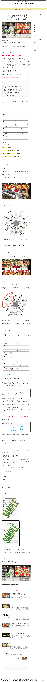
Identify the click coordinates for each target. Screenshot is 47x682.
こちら (3, 493)
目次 (6, 83)
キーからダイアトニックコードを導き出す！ (12, 89)
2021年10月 (35, 33)
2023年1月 (35, 21)
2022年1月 (35, 27)
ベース (13, 584)
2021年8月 (35, 35)
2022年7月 (35, 23)
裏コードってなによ (8, 93)
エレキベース (9, 584)
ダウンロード (44, 679)
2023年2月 (35, 19)
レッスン (16, 584)
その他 (34, 46)
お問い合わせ (39, 679)
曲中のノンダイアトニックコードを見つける (12, 90)
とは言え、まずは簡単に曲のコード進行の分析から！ (13, 86)
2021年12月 (35, 29)
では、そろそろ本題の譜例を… (9, 95)
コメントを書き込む (16, 668)
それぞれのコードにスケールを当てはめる (12, 92)
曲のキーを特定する (8, 87)
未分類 (34, 52)
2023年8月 (35, 17)
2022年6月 (35, 25)
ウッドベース (4, 584)
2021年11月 (35, 31)
